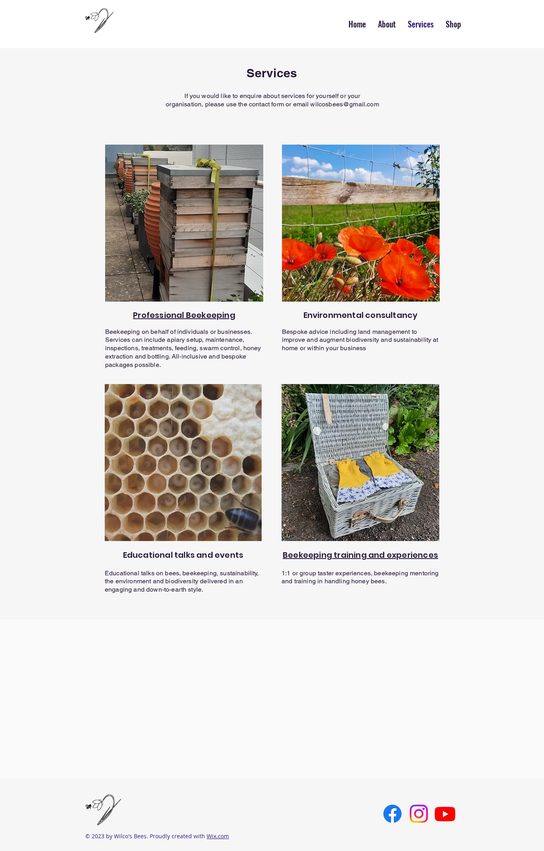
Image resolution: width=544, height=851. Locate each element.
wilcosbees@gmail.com (344, 104)
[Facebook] (392, 814)
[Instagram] (419, 814)
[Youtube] (445, 814)
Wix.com (218, 836)
